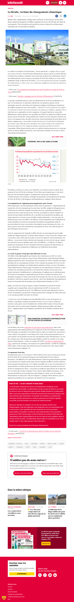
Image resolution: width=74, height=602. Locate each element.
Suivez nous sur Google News (51, 473)
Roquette (11, 447)
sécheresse (19, 447)
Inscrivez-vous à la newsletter (23, 473)
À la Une (10, 16)
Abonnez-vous (46, 543)
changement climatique (15, 443)
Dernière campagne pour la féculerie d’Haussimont (35, 96)
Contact (10, 587)
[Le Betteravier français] (15, 2)
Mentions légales (12, 591)
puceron (61, 443)
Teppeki (27, 447)
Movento (42, 443)
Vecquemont (42, 447)
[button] (4, 598)
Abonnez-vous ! (12, 584)
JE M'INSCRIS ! (22, 574)
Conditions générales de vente (16, 596)
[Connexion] (60, 3)
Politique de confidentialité (15, 594)
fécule (26, 443)
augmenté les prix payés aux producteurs (38, 327)
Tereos (34, 447)
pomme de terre (51, 443)
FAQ (9, 599)
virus (50, 447)
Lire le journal (54, 2)
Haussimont (34, 443)
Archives (10, 589)
